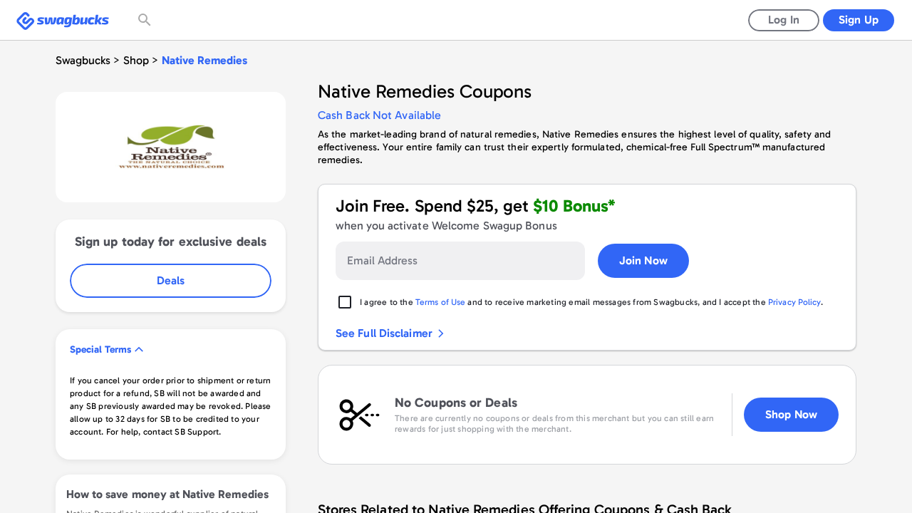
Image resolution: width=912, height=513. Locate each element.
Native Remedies (204, 60)
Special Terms (100, 349)
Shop (136, 60)
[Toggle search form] (146, 19)
